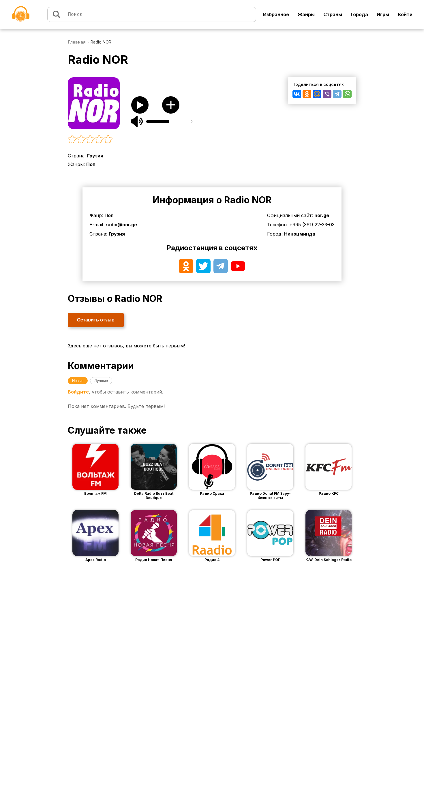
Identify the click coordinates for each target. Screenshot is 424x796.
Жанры (306, 14)
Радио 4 (212, 560)
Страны (332, 14)
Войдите (78, 392)
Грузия (95, 156)
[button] (154, 139)
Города (359, 14)
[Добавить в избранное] (170, 105)
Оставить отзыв (96, 319)
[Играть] (86, 466)
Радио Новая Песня (153, 560)
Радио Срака (212, 493)
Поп (90, 164)
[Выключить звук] (137, 121)
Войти (405, 14)
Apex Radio (95, 560)
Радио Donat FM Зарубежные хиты (270, 495)
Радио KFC (329, 493)
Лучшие (101, 381)
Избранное (276, 14)
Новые (77, 381)
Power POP (270, 560)
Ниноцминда (299, 234)
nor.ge (321, 215)
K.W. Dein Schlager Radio (328, 560)
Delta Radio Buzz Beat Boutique (153, 495)
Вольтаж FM (95, 493)
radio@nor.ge (121, 224)
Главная (77, 41)
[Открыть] (104, 466)
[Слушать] (140, 105)
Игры (383, 14)
